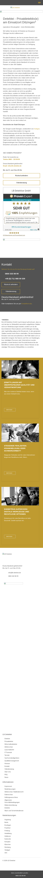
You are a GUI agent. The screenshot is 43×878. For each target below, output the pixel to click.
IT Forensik (8, 752)
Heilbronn (7, 836)
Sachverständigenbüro (11, 758)
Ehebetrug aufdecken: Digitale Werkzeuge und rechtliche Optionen (16, 511)
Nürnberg (7, 847)
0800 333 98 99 (20, 875)
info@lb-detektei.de (4, 2)
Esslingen (7, 825)
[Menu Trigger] (39, 2)
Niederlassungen (10, 789)
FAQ (6, 774)
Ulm (5, 853)
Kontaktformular (26, 303)
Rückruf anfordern (21, 175)
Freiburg (7, 830)
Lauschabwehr (9, 749)
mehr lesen (9, 409)
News (6, 777)
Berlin (6, 822)
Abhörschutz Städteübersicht (13, 792)
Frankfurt (7, 828)
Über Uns (7, 772)
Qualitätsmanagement (11, 761)
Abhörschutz (8, 747)
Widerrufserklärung (10, 805)
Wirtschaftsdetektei (10, 744)
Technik (7, 755)
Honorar (7, 763)
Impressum (8, 786)
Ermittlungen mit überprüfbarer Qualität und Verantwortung (19, 384)
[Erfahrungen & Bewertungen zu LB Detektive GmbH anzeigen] (21, 230)
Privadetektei (8, 741)
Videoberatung (21, 183)
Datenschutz (8, 794)
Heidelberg (8, 833)
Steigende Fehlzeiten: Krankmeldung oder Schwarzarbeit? (15, 448)
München (7, 844)
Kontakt (7, 766)
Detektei (7, 738)
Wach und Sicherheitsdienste (13, 810)
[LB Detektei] (21, 7)
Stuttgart (37, 129)
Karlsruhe (7, 839)
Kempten (7, 841)
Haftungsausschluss (11, 797)
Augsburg (7, 819)
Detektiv (7, 808)
